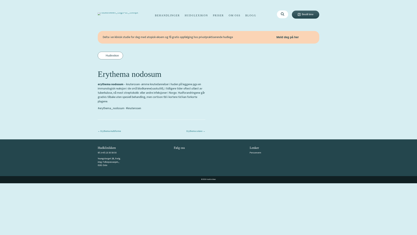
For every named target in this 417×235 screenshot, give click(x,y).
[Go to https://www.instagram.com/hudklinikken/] (183, 154)
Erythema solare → (196, 131)
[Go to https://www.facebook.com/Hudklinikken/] (176, 154)
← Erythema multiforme (109, 131)
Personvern (255, 152)
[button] (282, 14)
